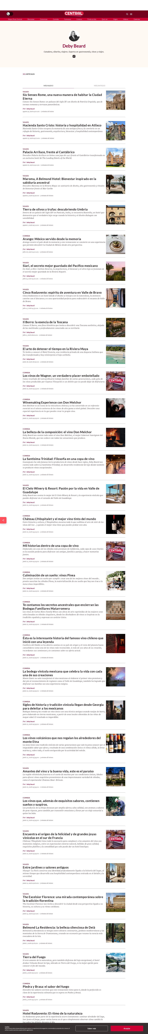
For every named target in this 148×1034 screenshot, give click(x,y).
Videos (125, 19)
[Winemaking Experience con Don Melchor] (115, 407)
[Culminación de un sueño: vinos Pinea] (115, 580)
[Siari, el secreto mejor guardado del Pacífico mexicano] (115, 271)
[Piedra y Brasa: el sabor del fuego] (115, 992)
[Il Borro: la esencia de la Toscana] (115, 327)
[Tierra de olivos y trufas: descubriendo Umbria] (115, 214)
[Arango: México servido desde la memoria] (115, 244)
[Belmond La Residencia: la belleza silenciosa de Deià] (115, 932)
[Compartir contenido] (3, 520)
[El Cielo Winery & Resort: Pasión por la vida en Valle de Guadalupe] (115, 493)
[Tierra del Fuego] (115, 962)
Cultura (79, 19)
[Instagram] (74, 56)
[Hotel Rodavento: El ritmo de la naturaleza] (115, 1018)
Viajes (115, 19)
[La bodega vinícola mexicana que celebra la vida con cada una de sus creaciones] (115, 676)
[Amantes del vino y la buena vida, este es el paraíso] (115, 776)
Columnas (43, 19)
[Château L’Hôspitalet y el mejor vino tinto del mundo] (115, 524)
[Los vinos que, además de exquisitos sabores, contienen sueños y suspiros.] (115, 806)
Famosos (67, 19)
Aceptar (127, 1028)
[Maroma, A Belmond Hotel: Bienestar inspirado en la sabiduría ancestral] (115, 184)
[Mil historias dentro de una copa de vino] (115, 551)
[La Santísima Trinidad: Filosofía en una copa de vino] (115, 464)
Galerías (137, 19)
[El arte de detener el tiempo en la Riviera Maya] (115, 354)
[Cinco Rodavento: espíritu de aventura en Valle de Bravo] (115, 298)
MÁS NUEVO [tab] (48, 86)
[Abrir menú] (131, 14)
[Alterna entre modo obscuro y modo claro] (9, 14)
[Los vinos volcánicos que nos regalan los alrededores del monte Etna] (115, 743)
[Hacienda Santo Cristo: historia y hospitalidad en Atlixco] (115, 130)
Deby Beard (31, 109)
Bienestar (31, 19)
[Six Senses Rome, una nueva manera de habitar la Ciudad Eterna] (115, 100)
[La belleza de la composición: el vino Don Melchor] (115, 437)
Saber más (92, 1028)
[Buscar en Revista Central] (127, 14)
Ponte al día (91, 19)
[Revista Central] (74, 14)
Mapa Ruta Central (15, 19)
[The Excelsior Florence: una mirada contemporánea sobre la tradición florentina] (115, 902)
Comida (56, 19)
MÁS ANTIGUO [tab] (99, 86)
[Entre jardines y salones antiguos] (115, 872)
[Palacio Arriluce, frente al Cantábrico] (115, 157)
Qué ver (105, 19)
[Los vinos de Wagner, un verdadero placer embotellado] (115, 381)
